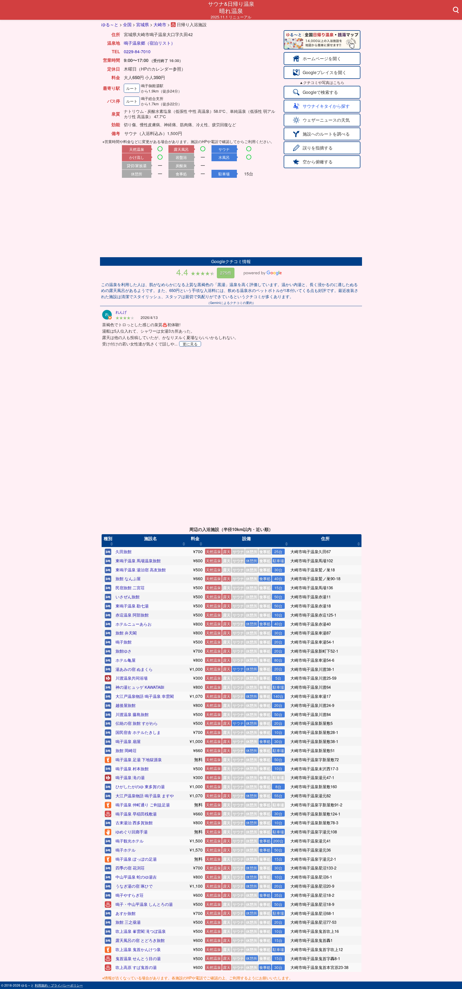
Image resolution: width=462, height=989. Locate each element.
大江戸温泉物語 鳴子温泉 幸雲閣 (145, 696)
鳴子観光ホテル (130, 841)
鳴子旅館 (124, 642)
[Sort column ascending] (111, 544)
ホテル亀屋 (126, 660)
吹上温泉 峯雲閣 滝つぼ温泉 (141, 931)
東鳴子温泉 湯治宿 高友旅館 (141, 569)
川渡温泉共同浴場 (132, 678)
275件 (226, 273)
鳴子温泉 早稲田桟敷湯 (136, 814)
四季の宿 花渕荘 (130, 868)
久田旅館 (124, 551)
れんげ (121, 312)
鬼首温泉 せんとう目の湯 (138, 958)
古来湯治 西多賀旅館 (134, 822)
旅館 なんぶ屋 (128, 578)
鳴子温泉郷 (134, 43)
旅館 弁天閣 (126, 633)
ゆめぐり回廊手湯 (132, 831)
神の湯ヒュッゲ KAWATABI (140, 687)
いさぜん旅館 (128, 596)
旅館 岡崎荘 (126, 750)
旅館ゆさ (124, 651)
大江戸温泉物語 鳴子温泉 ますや (145, 795)
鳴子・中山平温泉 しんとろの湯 (144, 904)
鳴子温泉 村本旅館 (132, 768)
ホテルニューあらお (134, 624)
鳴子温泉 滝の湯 (130, 777)
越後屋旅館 (126, 705)
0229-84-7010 (137, 51)
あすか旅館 (126, 913)
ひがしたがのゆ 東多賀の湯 (140, 786)
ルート (131, 88)
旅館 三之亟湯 (128, 922)
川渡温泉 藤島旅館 (132, 714)
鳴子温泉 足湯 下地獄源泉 (139, 759)
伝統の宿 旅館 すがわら (137, 723)
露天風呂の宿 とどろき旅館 (140, 940)
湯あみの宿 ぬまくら (134, 669)
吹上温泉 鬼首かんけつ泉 (138, 949)
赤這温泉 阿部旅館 (132, 615)
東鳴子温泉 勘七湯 (132, 606)
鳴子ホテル (126, 850)
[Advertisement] (231, 217)
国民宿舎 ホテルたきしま (138, 732)
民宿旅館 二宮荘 (130, 587)
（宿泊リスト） (160, 43)
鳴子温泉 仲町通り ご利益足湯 (143, 804)
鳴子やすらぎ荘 (130, 895)
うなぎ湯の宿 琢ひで (134, 886)
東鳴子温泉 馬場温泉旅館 (138, 560)
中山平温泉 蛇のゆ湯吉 (136, 877)
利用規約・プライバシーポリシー (59, 985)
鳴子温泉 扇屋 (128, 741)
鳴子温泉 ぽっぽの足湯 (136, 859)
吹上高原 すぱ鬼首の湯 (136, 967)
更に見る (190, 344)
